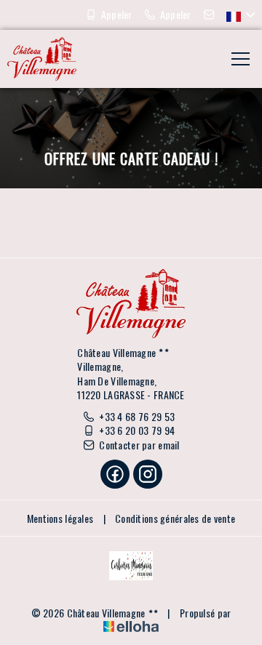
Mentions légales (60, 518)
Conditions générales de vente (175, 518)
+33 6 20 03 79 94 (137, 430)
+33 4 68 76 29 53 (137, 416)
